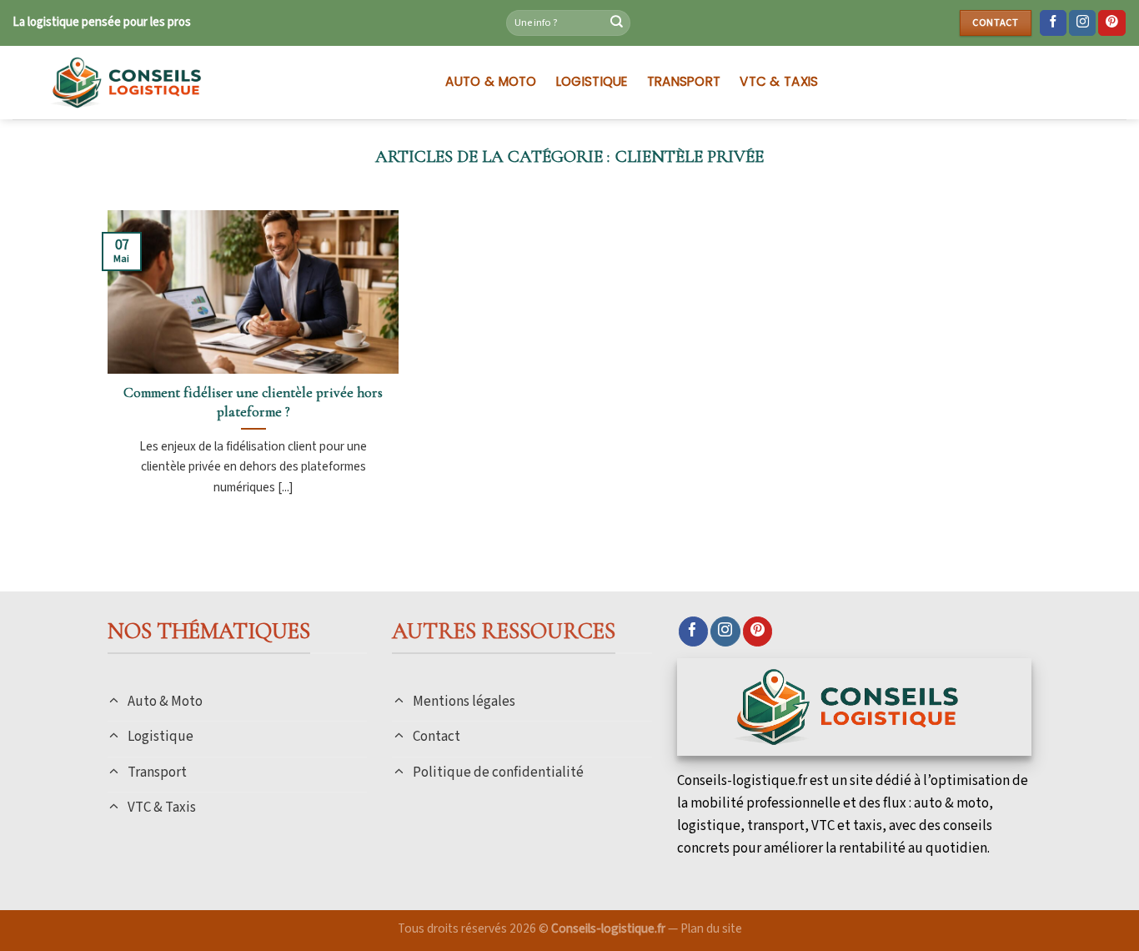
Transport (684, 81)
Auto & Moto (490, 81)
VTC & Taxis (779, 81)
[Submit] (616, 23)
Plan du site (711, 928)
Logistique (592, 81)
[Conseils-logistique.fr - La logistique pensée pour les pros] (212, 82)
